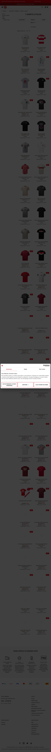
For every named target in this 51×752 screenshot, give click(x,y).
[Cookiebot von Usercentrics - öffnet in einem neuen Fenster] (44, 366)
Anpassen (24, 384)
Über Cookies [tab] (42, 369)
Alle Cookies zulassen (42, 384)
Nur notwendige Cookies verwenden (9, 384)
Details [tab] (25, 369)
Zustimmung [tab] (9, 369)
